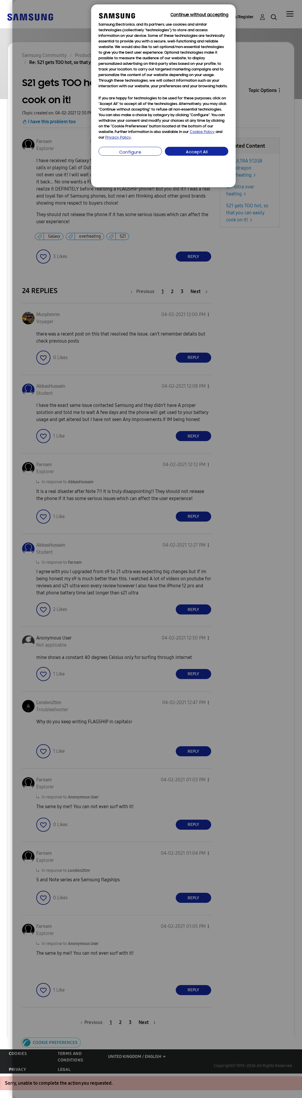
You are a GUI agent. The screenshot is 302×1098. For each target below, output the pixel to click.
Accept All (197, 152)
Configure (130, 152)
